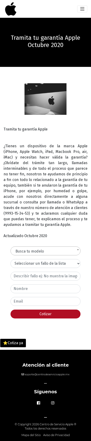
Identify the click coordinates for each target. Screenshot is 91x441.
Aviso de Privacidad (56, 435)
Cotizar (45, 314)
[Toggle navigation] (82, 9)
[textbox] (45, 251)
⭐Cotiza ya (13, 343)
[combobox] (45, 250)
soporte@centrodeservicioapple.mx (47, 374)
